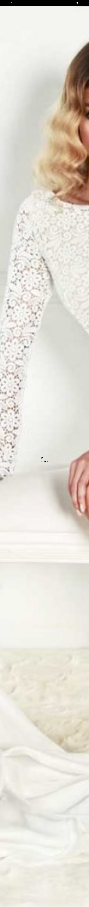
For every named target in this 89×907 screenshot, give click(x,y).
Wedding (23, 2)
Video (54, 2)
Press (61, 2)
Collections (17, 2)
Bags (27, 2)
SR (73, 2)
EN (71, 2)
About (50, 2)
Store (30, 2)
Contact (66, 2)
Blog (58, 2)
